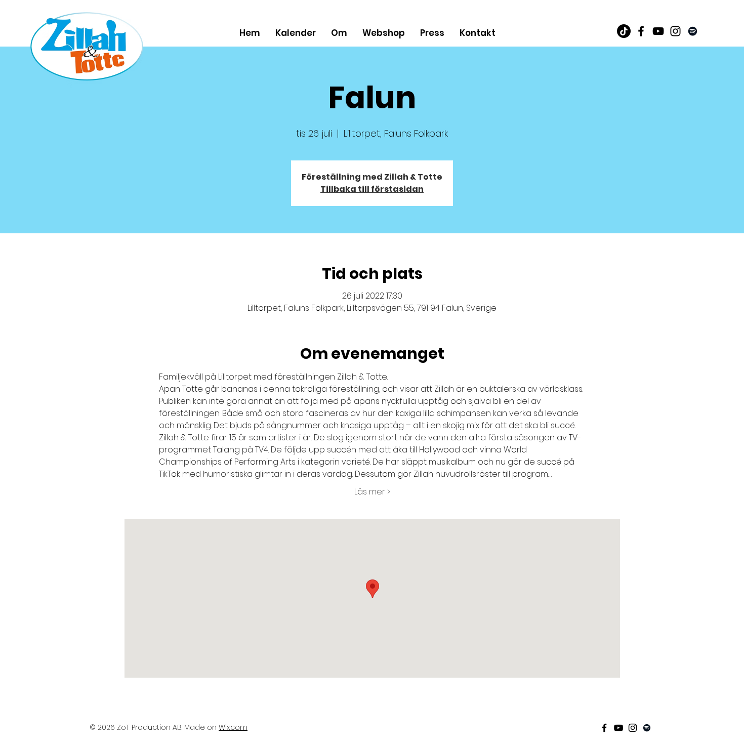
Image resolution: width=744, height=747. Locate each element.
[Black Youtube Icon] (658, 31)
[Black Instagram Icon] (675, 31)
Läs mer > (372, 491)
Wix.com (233, 727)
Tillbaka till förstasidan (372, 189)
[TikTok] (624, 31)
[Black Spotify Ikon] (692, 31)
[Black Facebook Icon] (641, 31)
